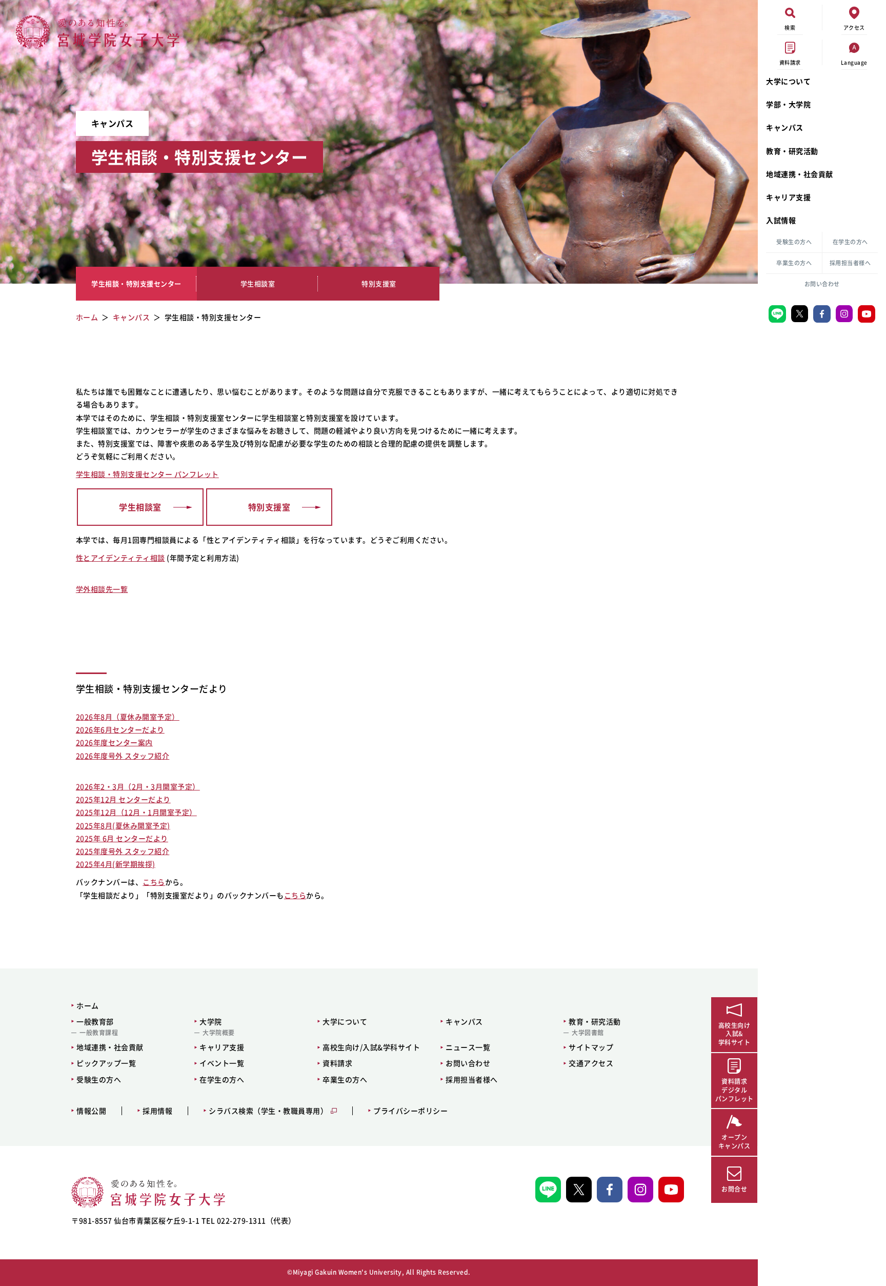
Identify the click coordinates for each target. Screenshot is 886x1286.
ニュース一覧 (468, 1047)
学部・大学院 (788, 104)
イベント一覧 (221, 1063)
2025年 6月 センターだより (122, 838)
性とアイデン (98, 557)
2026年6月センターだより (120, 729)
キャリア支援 (788, 197)
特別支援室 (378, 283)
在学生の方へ (850, 242)
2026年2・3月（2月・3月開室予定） (138, 786)
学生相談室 (257, 283)
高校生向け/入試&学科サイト (371, 1047)
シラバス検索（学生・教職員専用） (268, 1110)
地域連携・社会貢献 (799, 174)
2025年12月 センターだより (123, 799)
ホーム (87, 1005)
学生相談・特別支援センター (136, 283)
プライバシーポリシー (410, 1110)
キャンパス (784, 127)
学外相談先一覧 (102, 589)
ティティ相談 (142, 557)
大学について (788, 81)
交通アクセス (591, 1063)
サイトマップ (591, 1047)
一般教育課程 (98, 1032)
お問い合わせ (822, 284)
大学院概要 (219, 1032)
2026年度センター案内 (114, 742)
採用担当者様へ (850, 263)
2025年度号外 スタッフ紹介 (123, 851)
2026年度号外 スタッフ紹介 (123, 755)
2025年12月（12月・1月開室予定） (136, 812)
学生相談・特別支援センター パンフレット (147, 474)
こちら (154, 882)
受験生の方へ (794, 242)
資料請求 (337, 1063)
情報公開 (91, 1110)
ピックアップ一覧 (106, 1063)
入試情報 (781, 220)
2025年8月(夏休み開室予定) (123, 825)
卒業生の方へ (794, 263)
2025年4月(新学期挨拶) (115, 864)
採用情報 (157, 1110)
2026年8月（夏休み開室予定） (127, 716)
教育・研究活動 (792, 151)
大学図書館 (588, 1032)
